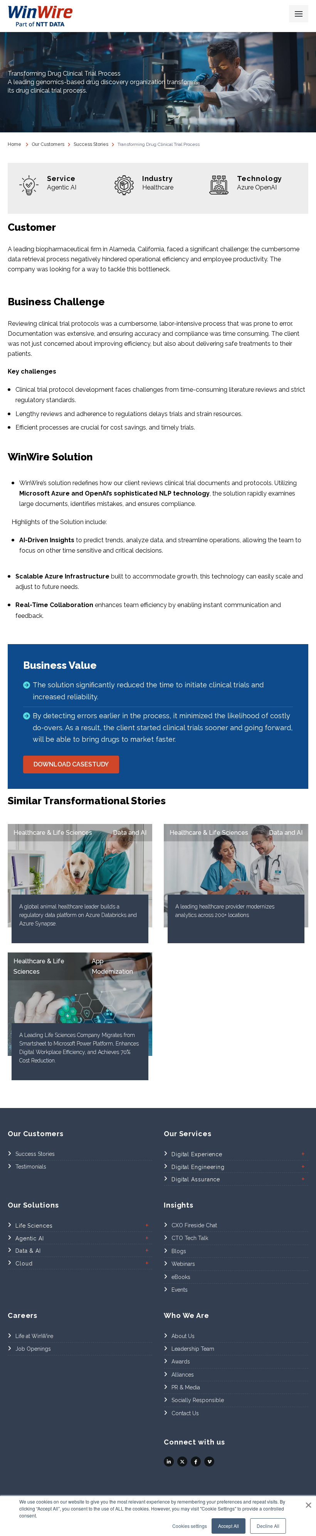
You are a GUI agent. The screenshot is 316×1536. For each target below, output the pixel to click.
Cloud (24, 1263)
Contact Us (185, 1413)
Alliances (182, 1375)
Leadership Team (192, 1349)
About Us (183, 1336)
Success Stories (91, 144)
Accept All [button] (228, 1525)
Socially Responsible (197, 1400)
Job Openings (33, 1349)
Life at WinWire (34, 1336)
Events (179, 1290)
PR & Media (185, 1387)
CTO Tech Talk (189, 1238)
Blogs (178, 1251)
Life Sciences (34, 1226)
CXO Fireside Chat (194, 1225)
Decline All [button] (268, 1525)
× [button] (308, 1502)
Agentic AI (29, 1238)
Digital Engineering (198, 1167)
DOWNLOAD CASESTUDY (71, 764)
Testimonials (30, 1167)
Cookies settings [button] (189, 1525)
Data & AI (28, 1251)
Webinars (183, 1264)
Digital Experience (196, 1154)
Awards (180, 1361)
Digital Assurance (195, 1179)
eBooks (180, 1277)
